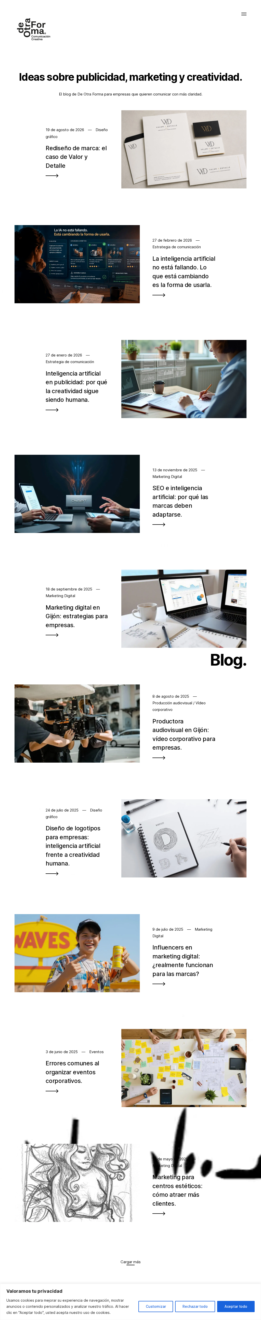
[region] (130, 1302)
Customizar (156, 1306)
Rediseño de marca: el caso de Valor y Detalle (76, 157)
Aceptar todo (236, 1306)
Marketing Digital (167, 476)
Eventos (96, 1051)
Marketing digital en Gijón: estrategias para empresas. (77, 616)
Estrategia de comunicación (176, 246)
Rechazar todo (194, 1306)
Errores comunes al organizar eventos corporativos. (72, 1072)
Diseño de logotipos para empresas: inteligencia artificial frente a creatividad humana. (73, 846)
